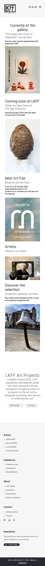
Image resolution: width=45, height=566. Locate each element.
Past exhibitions (11, 472)
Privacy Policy (11, 494)
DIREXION (22, 563)
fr (29, 7)
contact (31, 405)
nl (33, 7)
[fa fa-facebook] (14, 520)
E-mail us (9, 516)
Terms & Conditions (13, 498)
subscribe (13, 545)
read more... (15, 405)
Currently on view (12, 464)
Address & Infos (12, 512)
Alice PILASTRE (11, 443)
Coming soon (11, 468)
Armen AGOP (10, 439)
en (36, 7)
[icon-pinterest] (5, 520)
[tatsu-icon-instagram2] (10, 520)
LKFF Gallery (10, 486)
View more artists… (12, 451)
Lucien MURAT (11, 447)
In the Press (10, 490)
